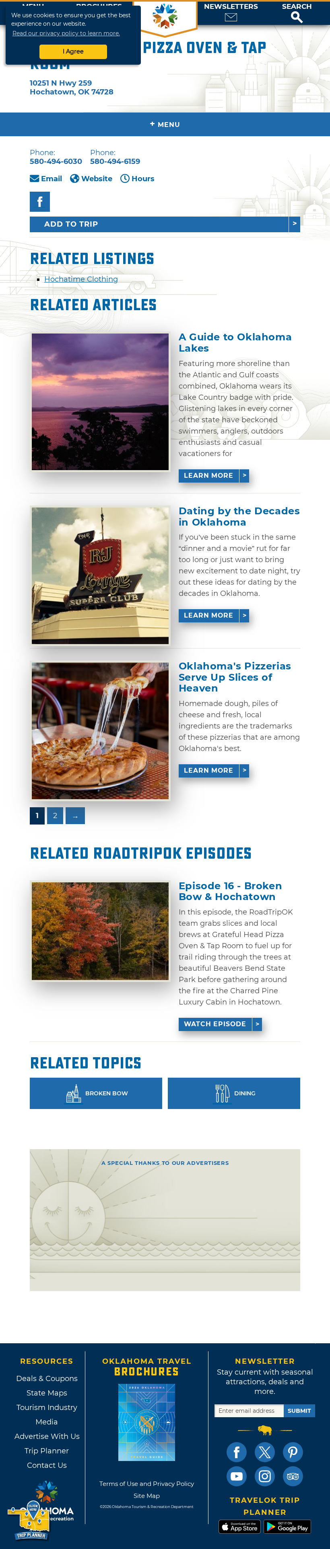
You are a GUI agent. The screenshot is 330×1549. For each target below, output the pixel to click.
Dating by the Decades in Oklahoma (239, 516)
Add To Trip (71, 224)
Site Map (147, 1496)
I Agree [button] (73, 51)
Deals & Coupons (47, 1378)
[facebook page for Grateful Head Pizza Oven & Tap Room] (40, 202)
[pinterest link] (293, 1452)
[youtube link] (237, 1476)
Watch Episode (215, 1024)
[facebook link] (237, 1452)
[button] (297, 13)
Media (46, 1422)
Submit (299, 1410)
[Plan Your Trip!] (29, 1520)
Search (297, 6)
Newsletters (231, 6)
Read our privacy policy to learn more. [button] (66, 33)
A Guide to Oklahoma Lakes (235, 342)
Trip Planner (47, 1451)
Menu (165, 124)
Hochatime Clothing (81, 279)
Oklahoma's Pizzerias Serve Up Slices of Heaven (235, 677)
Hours (143, 178)
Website (96, 178)
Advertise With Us (46, 1436)
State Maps (47, 1393)
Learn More (208, 475)
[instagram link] (265, 1476)
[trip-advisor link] (293, 1476)
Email (51, 178)
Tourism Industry (46, 1407)
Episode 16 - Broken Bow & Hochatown (230, 891)
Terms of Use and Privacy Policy (146, 1484)
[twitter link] (265, 1452)
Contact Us (47, 1465)
